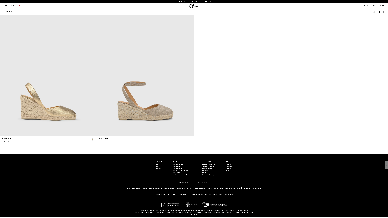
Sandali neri (218, 188)
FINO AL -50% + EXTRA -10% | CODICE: (194, 1)
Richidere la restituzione (182, 175)
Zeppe (128, 188)
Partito (209, 188)
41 (56, 137)
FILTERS (9, 11)
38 (49, 137)
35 (41, 137)
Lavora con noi (207, 168)
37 (46, 137)
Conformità (229, 194)
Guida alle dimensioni (180, 170)
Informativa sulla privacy (198, 194)
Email (157, 164)
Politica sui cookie (216, 194)
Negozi (204, 172)
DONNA (5, 5)
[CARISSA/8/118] (48, 75)
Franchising (206, 170)
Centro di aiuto (178, 164)
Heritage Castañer (208, 164)
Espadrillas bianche (184, 188)
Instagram (229, 164)
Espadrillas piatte (155, 188)
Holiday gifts (257, 188)
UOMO (12, 5)
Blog (227, 171)
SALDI (19, 5)
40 (54, 137)
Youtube (228, 168)
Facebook (229, 166)
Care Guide (176, 172)
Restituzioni (177, 168)
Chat (157, 166)
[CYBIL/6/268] (145, 75)
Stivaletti (246, 188)
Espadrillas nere (169, 188)
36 (44, 137)
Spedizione (177, 166)
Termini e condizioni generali (165, 194)
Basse (239, 188)
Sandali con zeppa (199, 188)
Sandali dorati (230, 188)
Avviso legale (182, 194)
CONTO (374, 5)
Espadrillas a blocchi (139, 188)
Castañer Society (208, 175)
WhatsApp (158, 168)
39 (51, 137)
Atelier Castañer (208, 166)
